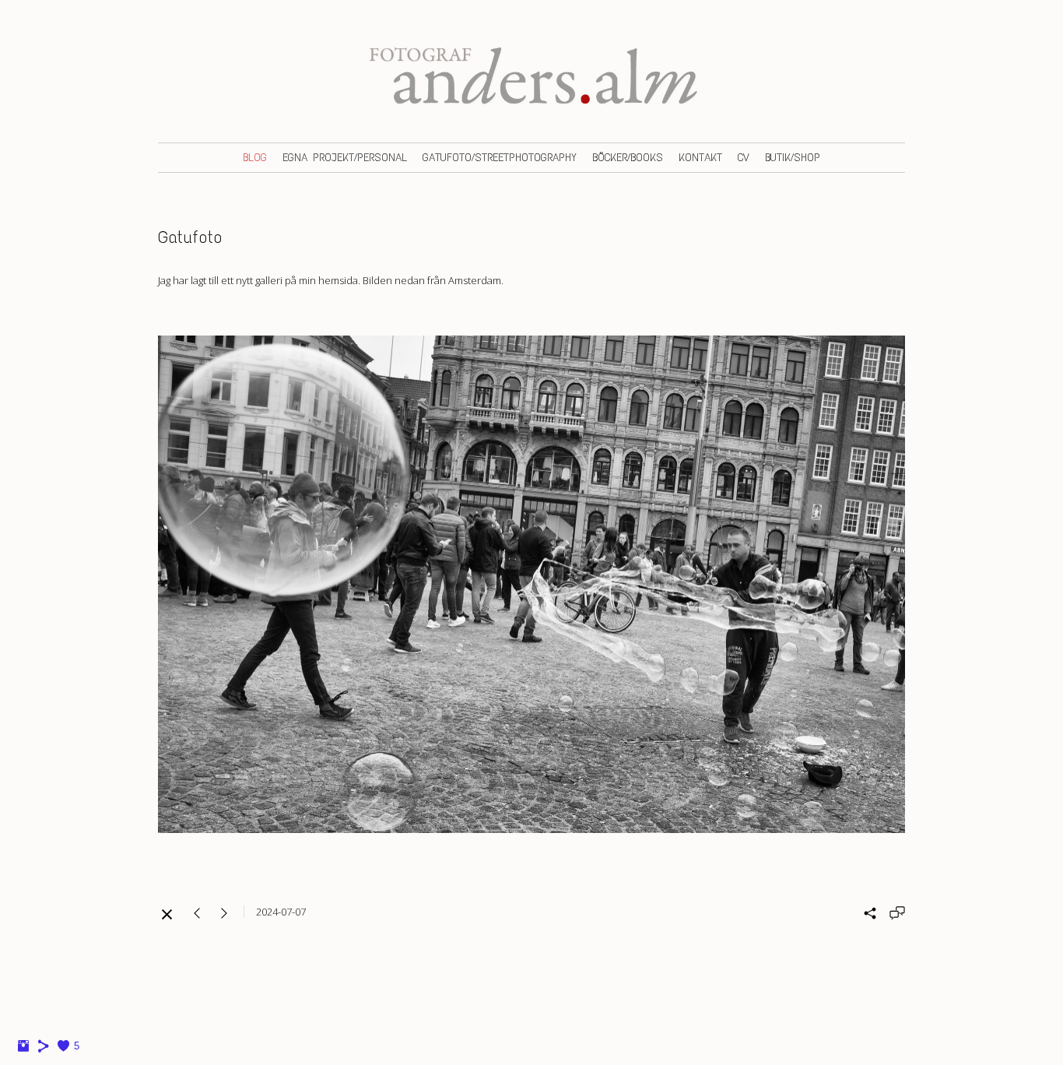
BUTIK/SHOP (792, 157)
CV (743, 157)
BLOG (255, 157)
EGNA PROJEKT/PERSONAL (344, 157)
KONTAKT (700, 157)
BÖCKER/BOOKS (627, 157)
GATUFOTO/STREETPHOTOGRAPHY (500, 157)
